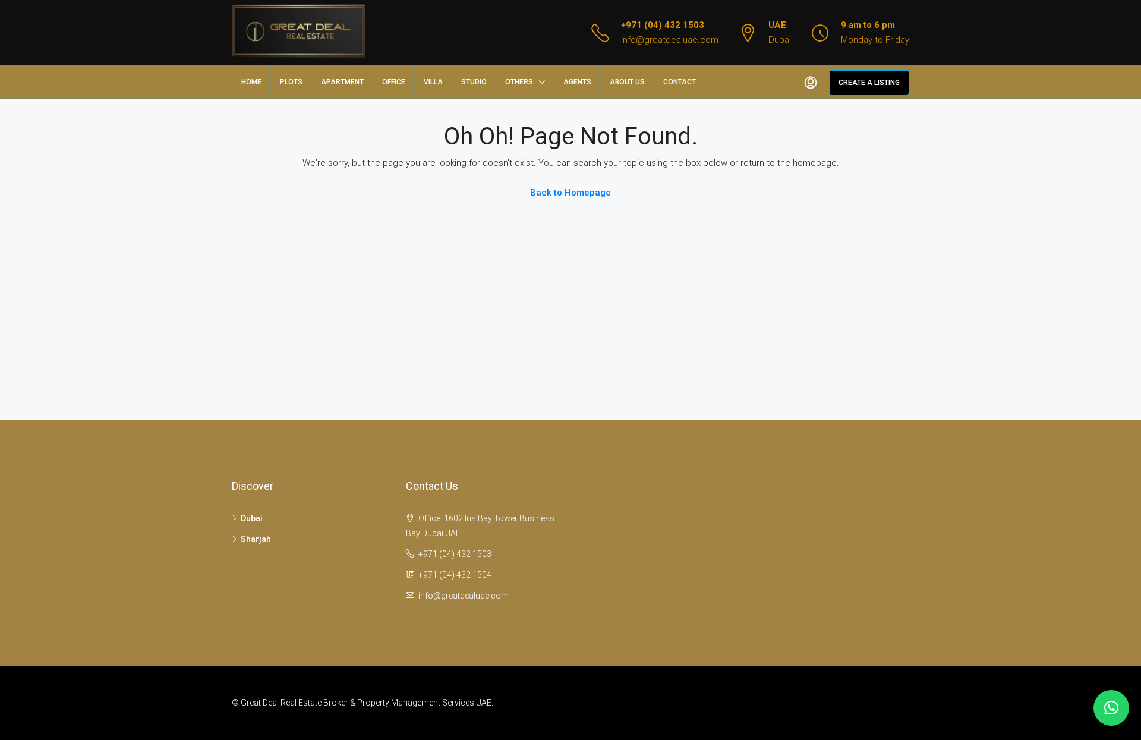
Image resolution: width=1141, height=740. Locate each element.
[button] (1111, 708)
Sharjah (256, 539)
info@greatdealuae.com (669, 39)
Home (251, 82)
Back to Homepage (570, 192)
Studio (474, 82)
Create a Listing (869, 82)
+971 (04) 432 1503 (662, 25)
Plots (291, 82)
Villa (433, 82)
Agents (577, 82)
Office (393, 82)
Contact (679, 82)
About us (627, 82)
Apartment (342, 82)
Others (519, 82)
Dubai (252, 518)
